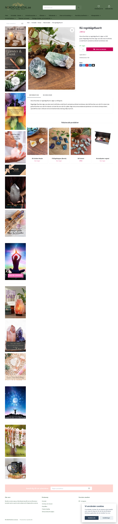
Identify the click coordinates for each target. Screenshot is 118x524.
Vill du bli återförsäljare (48, 517)
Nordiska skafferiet (81, 21)
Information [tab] (34, 100)
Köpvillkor (44, 512)
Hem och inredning (65, 21)
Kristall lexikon (9, 24)
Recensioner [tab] (47, 100)
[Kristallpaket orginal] (102, 147)
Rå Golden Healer (37, 164)
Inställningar (106, 518)
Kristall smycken (30, 21)
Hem (6, 21)
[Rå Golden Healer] (37, 147)
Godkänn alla (91, 518)
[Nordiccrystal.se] (25, 10)
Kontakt (44, 506)
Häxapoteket (95, 21)
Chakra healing (46, 514)
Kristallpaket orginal (102, 164)
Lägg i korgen (101, 55)
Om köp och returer (47, 509)
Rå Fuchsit (81, 164)
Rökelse (42, 21)
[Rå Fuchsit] (81, 147)
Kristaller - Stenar (16, 21)
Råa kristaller (46, 28)
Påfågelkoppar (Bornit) (59, 164)
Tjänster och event (23, 24)
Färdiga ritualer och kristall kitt (41, 24)
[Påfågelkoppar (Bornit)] (59, 147)
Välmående (52, 21)
